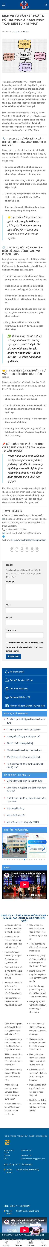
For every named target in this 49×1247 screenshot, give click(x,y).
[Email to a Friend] (27, 549)
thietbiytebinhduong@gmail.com (33, 1159)
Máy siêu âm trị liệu (16, 815)
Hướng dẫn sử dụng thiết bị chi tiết (23, 736)
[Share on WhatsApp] (12, 549)
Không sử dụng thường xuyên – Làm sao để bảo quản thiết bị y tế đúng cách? (12, 1092)
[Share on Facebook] (17, 549)
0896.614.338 (26, 1150)
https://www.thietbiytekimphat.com (28, 540)
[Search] (46, 4)
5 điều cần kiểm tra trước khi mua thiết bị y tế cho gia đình (13, 928)
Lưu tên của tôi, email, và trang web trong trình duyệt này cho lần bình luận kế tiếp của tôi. (24, 647)
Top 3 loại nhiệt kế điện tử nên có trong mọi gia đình (38, 947)
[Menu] (3, 4)
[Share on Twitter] (22, 549)
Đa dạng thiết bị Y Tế (20, 697)
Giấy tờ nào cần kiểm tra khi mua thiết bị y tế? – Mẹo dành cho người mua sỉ (38, 932)
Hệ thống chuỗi (17, 671)
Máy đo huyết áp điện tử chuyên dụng (24, 781)
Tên (8, 605)
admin (26, 31)
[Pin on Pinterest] (32, 549)
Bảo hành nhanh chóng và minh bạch (23, 757)
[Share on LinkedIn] (37, 549)
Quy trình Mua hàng (19, 688)
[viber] (7, 1142)
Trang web (11, 630)
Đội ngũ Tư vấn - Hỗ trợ (21, 680)
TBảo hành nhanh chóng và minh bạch (24, 750)
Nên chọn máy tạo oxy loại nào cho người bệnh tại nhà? (13, 1001)
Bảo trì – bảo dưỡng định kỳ (20, 743)
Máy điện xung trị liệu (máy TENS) (23, 822)
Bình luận (10, 581)
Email (9, 617)
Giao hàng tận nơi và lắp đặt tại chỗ (24, 729)
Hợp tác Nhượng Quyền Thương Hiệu (27, 705)
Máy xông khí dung (15, 808)
